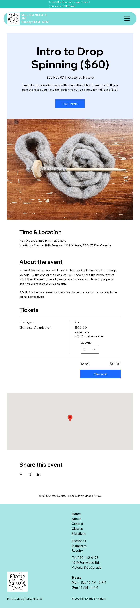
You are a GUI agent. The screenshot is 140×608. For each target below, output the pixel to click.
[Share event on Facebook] (21, 474)
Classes (77, 528)
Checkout (100, 374)
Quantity (86, 342)
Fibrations (68, 2)
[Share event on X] (30, 474)
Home (76, 514)
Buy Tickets (70, 104)
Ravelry (77, 550)
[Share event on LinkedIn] (39, 474)
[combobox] (90, 350)
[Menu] (127, 18)
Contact (77, 524)
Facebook (79, 541)
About (76, 519)
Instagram (79, 546)
